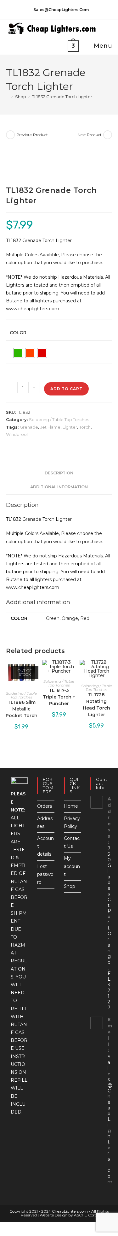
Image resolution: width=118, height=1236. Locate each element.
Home (71, 806)
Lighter (70, 427)
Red (84, 618)
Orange (70, 618)
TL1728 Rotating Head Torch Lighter (96, 704)
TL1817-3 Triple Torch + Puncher (59, 696)
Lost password (45, 874)
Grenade (29, 427)
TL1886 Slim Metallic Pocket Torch (21, 708)
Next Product (90, 134)
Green (52, 618)
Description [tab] (59, 473)
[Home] (7, 96)
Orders (44, 806)
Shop (69, 886)
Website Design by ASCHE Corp (68, 1215)
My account (72, 866)
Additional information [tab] (59, 486)
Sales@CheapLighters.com (110, 1119)
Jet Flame (50, 427)
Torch (85, 427)
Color (18, 333)
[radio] (18, 353)
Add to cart (66, 388)
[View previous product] (10, 134)
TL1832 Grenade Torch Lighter (62, 96)
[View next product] (107, 134)
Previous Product (32, 134)
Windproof (17, 434)
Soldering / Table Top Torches (59, 419)
